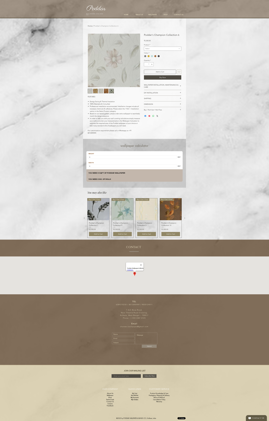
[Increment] (152, 64)
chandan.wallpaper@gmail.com (134, 327)
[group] (134, 218)
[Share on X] (157, 116)
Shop (110, 397)
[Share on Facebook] (145, 116)
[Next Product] (184, 218)
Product (147, 45)
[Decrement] (145, 64)
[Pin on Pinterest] (149, 116)
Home (90, 26)
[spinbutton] (149, 64)
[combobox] (162, 49)
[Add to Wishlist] (179, 72)
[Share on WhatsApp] (153, 116)
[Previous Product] (84, 218)
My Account (135, 397)
